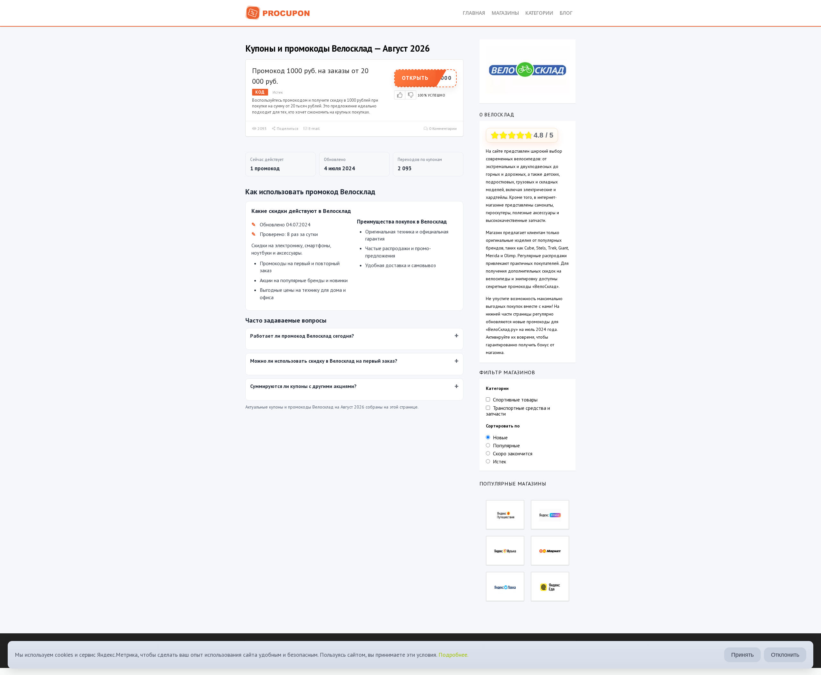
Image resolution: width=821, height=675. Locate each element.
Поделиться (287, 128)
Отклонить (785, 655)
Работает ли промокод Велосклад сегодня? (302, 336)
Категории (539, 13)
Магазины (505, 13)
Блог (566, 13)
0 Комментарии (442, 128)
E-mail (314, 128)
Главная (474, 13)
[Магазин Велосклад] (527, 69)
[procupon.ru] (277, 12)
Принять (742, 655)
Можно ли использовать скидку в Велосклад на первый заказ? (323, 361)
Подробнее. (453, 654)
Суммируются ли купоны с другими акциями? (303, 386)
